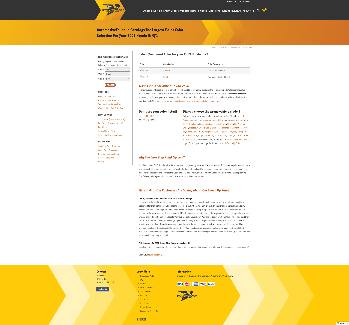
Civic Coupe (209, 124)
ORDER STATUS (246, 2)
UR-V (236, 135)
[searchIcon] (258, 10)
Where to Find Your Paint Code (111, 108)
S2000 (210, 135)
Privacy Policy (145, 307)
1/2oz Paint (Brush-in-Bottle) (111, 119)
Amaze (229, 120)
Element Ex (236, 127)
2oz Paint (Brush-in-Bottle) (110, 123)
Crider (185, 127)
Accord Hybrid (219, 120)
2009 (238, 47)
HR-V (200, 131)
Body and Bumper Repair (109, 154)
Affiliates (144, 295)
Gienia (189, 131)
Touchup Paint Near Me (149, 311)
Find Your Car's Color (107, 96)
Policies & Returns (147, 288)
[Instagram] (144, 319)
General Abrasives (106, 157)
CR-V (236, 124)
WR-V (242, 135)
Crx (200, 127)
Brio (190, 124)
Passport (242, 131)
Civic (201, 124)
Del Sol (206, 127)
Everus (245, 127)
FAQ (141, 280)
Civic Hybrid (221, 124)
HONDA (233, 47)
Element (215, 127)
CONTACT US (231, 2)
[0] (263, 12)
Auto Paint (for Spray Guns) (110, 135)
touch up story (154, 255)
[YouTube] (141, 319)
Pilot (185, 135)
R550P (166, 77)
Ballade (245, 120)
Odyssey (233, 131)
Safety (101, 161)
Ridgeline (202, 135)
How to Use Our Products (109, 100)
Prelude (191, 135)
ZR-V (189, 139)
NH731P (166, 70)
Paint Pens (103, 127)
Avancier (237, 120)
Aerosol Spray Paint (106, 131)
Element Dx (225, 127)
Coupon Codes (145, 291)
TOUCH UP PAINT (223, 47)
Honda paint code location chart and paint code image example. (191, 101)
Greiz (195, 131)
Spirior (230, 135)
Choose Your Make (147, 276)
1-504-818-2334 (150, 116)
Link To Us (144, 303)
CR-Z (242, 124)
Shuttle (223, 135)
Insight (207, 131)
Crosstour (193, 127)
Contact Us (102, 289)
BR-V (185, 124)
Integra (215, 131)
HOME (214, 47)
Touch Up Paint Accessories (110, 146)
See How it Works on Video (109, 104)
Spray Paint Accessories (109, 150)
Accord (240, 116)
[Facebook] (138, 319)
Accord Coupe (189, 120)
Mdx (226, 131)
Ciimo (195, 124)
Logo (221, 131)
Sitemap (143, 284)
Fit (184, 131)
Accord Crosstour (203, 120)
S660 (216, 135)
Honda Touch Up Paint (231, 143)
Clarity (230, 124)
